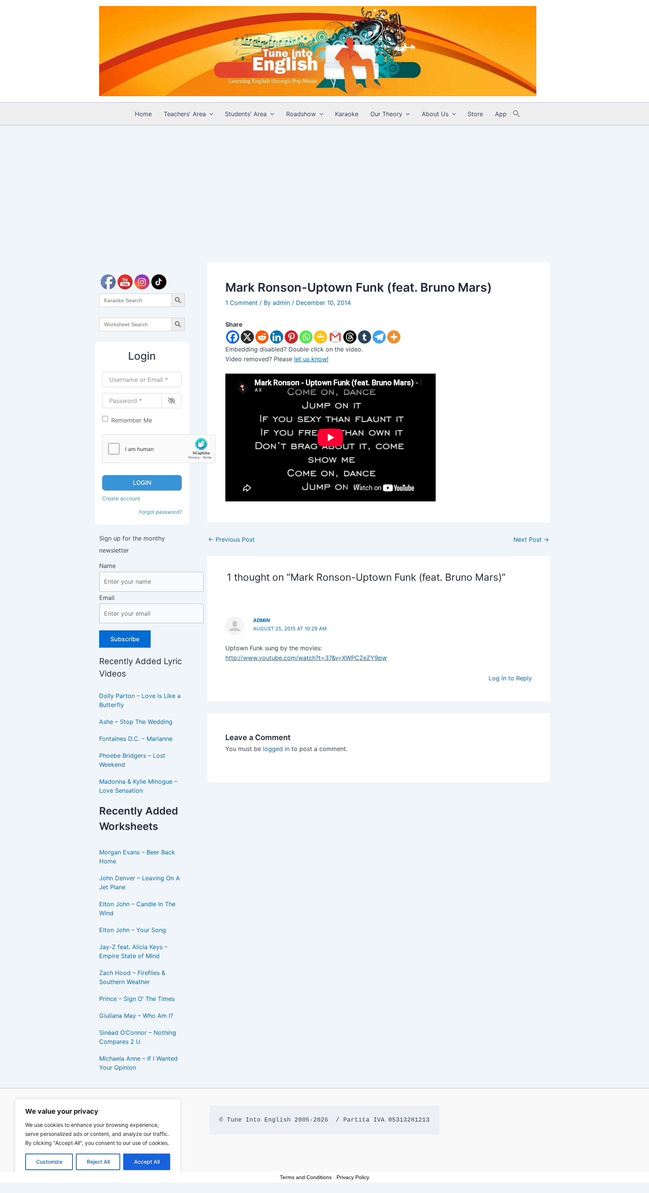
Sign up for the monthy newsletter (132, 544)
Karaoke (346, 114)
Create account (121, 498)
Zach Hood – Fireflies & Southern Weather (132, 977)
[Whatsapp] (305, 337)
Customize (49, 1161)
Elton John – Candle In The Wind (137, 908)
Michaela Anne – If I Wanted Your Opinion (138, 1063)
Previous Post (231, 539)
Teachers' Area (185, 114)
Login (142, 482)
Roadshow (301, 114)
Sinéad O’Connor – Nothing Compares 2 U (137, 1037)
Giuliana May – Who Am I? (136, 1015)
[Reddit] (262, 337)
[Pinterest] (291, 337)
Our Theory (386, 114)
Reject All (98, 1161)
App (501, 114)
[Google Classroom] (320, 337)
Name (107, 565)
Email (107, 597)
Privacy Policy (353, 1177)
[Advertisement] (324, 182)
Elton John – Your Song (132, 930)
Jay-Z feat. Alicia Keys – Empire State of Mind (133, 951)
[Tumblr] (364, 337)
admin (261, 620)
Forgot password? (160, 512)
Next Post (531, 539)
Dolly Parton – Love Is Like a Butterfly (140, 700)
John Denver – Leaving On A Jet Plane (139, 882)
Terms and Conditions (306, 1177)
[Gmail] (335, 337)
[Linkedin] (276, 337)
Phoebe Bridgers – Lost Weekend (132, 760)
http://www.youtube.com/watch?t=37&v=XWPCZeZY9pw (306, 658)
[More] (393, 337)
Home (143, 114)
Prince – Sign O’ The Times (137, 998)
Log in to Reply (510, 678)
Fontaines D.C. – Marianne (135, 738)
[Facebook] (232, 337)
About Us (435, 114)
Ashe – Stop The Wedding (135, 721)
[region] (97, 1138)
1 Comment (241, 302)
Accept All (147, 1161)
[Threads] (349, 337)
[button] (209, 114)
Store (475, 114)
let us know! (311, 359)
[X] (247, 337)
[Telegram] (379, 337)
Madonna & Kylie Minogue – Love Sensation (138, 786)
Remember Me (131, 420)
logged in (276, 748)
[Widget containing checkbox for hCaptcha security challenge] (159, 449)
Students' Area (246, 114)
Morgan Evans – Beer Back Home (137, 856)
